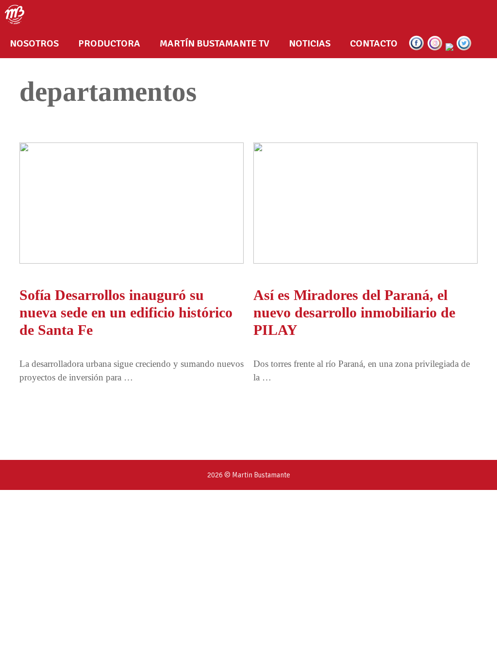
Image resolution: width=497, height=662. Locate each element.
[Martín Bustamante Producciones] (17, 14)
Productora (109, 43)
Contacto (374, 43)
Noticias (310, 43)
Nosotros (34, 43)
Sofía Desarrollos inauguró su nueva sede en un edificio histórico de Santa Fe (125, 312)
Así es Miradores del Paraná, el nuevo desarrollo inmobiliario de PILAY (354, 312)
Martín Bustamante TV (214, 43)
